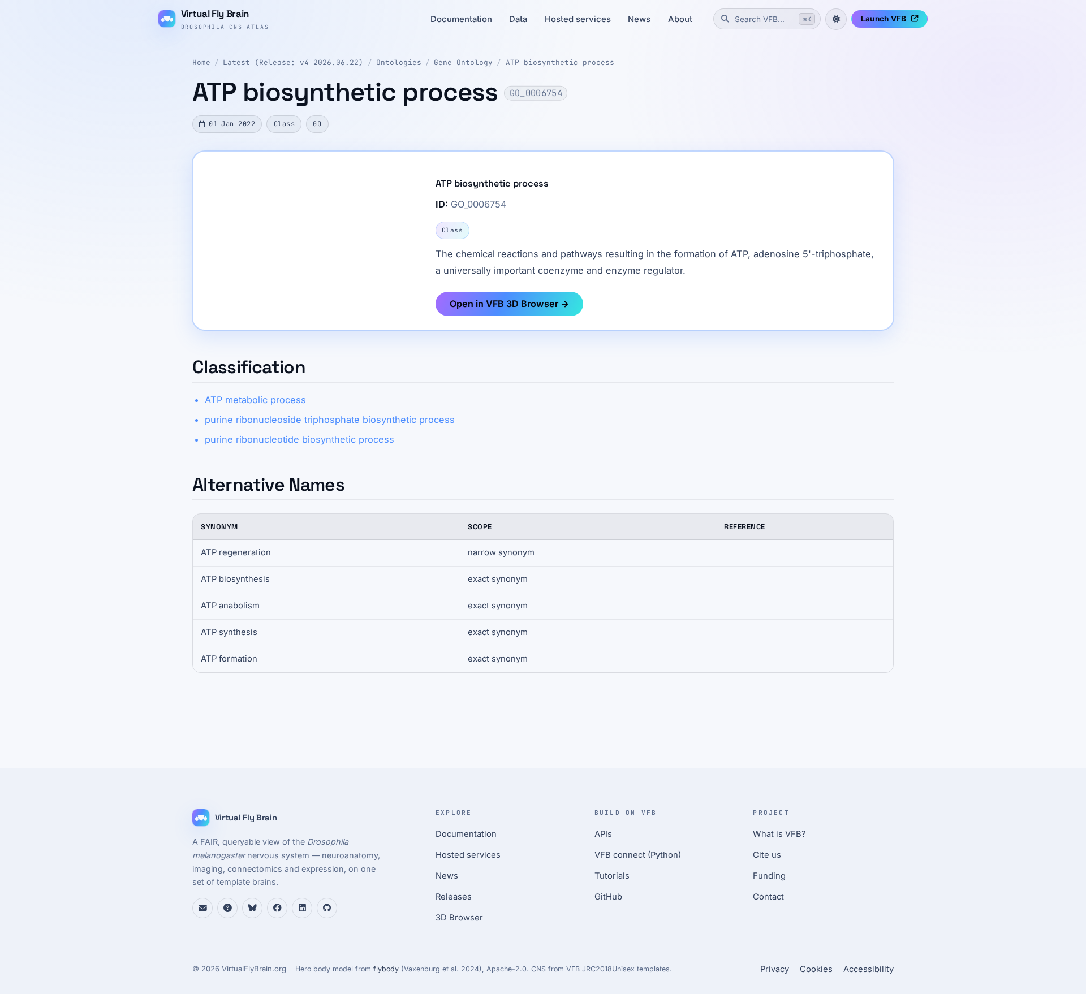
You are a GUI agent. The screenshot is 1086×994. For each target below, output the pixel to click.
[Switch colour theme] (836, 19)
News (639, 19)
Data (518, 19)
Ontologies (398, 62)
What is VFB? (779, 834)
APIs (603, 834)
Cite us (767, 855)
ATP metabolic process (255, 399)
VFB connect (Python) (637, 855)
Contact (768, 897)
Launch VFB (883, 18)
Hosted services (578, 19)
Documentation (461, 19)
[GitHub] (327, 908)
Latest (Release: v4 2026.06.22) (293, 62)
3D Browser (459, 918)
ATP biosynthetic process (560, 62)
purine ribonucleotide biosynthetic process (299, 439)
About (680, 19)
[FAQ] (227, 908)
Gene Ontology (463, 62)
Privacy (774, 969)
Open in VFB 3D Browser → (509, 303)
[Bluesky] (252, 908)
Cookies (816, 969)
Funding (769, 876)
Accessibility (868, 969)
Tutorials (612, 876)
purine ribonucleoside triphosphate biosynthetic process (330, 419)
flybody (386, 969)
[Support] (202, 908)
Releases (454, 897)
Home (201, 62)
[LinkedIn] (302, 908)
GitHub (608, 897)
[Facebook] (277, 908)
